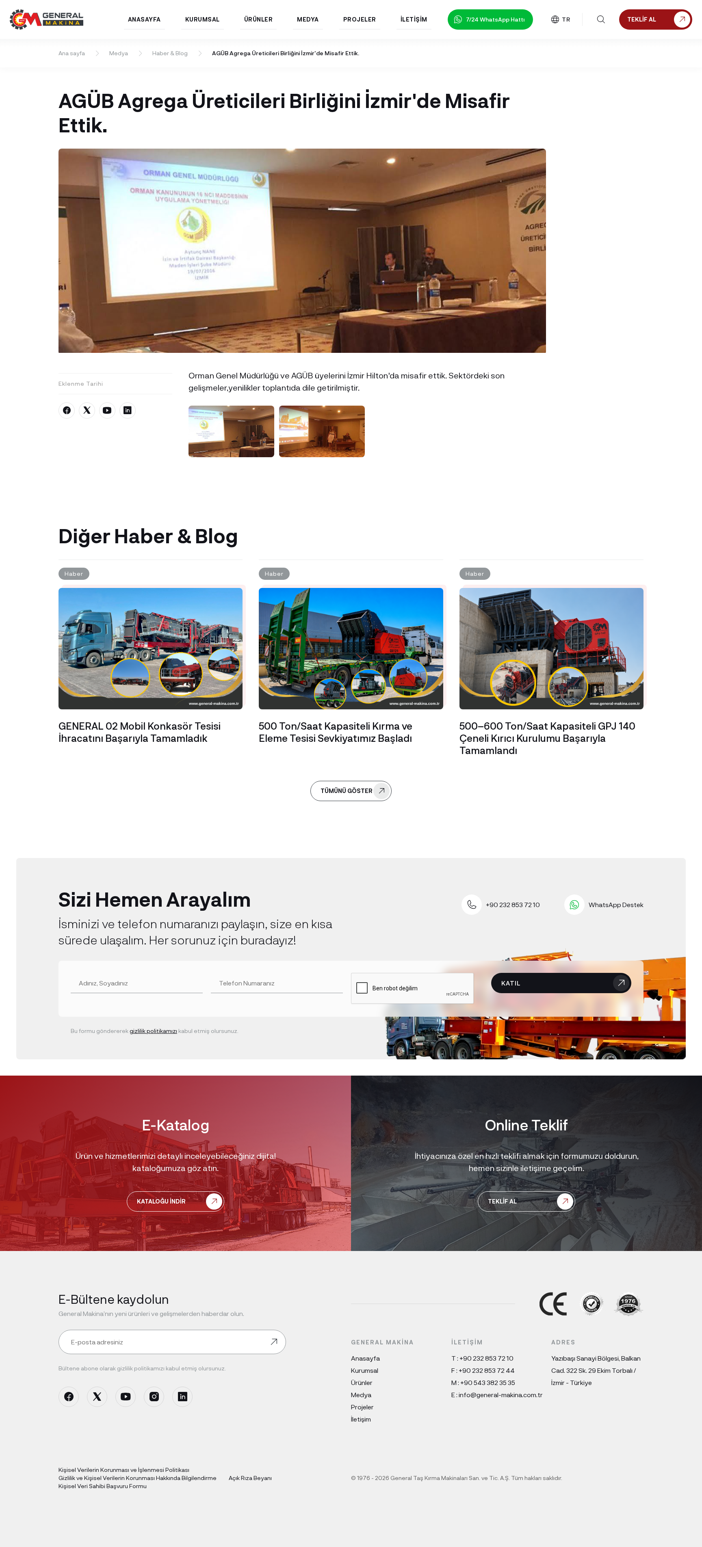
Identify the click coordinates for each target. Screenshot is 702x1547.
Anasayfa (365, 1358)
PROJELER (359, 19)
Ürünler (362, 1382)
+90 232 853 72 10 (486, 1358)
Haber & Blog (170, 53)
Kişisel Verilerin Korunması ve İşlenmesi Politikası (123, 1469)
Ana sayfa (71, 53)
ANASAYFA (144, 19)
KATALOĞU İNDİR (161, 1201)
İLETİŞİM (414, 19)
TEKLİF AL (502, 1201)
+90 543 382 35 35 (487, 1382)
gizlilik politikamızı (153, 1030)
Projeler (362, 1407)
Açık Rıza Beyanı (250, 1477)
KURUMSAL (202, 19)
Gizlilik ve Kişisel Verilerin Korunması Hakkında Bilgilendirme (137, 1477)
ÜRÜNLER (258, 19)
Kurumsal (364, 1370)
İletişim (361, 1419)
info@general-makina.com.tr (501, 1394)
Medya (118, 53)
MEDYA (308, 19)
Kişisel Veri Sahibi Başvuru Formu (102, 1485)
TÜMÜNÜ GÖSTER (347, 790)
